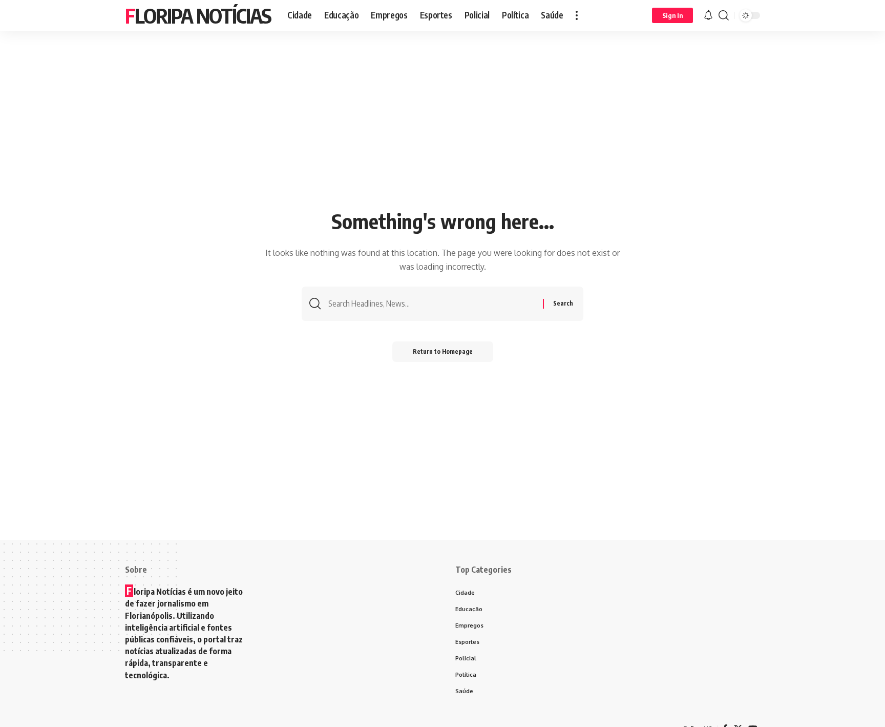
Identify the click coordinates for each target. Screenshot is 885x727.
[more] (577, 15)
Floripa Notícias (198, 15)
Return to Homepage (443, 351)
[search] (724, 15)
